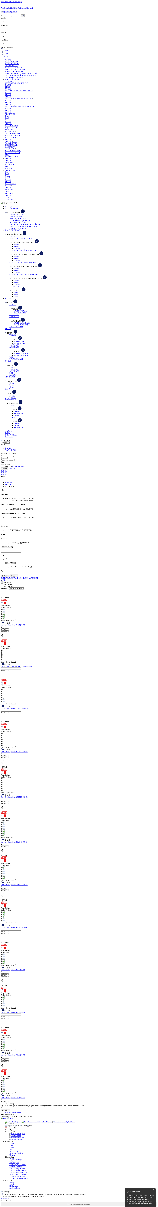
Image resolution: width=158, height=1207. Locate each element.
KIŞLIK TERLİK (11, 128)
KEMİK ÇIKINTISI (12, 64)
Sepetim (12, 1184)
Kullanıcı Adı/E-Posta (8, 454)
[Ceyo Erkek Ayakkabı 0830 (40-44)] (4, 983)
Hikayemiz (29, 8)
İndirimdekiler (8, 584)
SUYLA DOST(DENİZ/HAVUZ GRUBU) (20, 75)
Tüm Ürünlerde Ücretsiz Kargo (11, 2)
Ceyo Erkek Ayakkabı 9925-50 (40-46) (14, 797)
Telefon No (5, 458)
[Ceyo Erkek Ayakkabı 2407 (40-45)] (4, 1068)
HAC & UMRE (10, 184)
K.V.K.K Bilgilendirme (17, 1168)
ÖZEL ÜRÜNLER (11, 62)
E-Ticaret (73, 1204)
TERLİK (8, 124)
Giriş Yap (4, 468)
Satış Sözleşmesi (15, 1161)
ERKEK (8, 87)
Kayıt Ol (12, 468)
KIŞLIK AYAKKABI (12, 135)
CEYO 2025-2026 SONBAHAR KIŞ (18, 98)
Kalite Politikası (14, 1188)
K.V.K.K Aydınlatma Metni (18, 1178)
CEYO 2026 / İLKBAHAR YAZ (16, 83)
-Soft (69, 1204)
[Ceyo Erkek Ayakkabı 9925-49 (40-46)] (4, 720)
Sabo (11, 1149)
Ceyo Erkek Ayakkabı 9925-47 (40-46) (14, 842)
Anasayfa (8, 482)
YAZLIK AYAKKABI (13, 133)
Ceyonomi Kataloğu (16, 1153)
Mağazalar (18, 1122)
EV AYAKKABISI (11, 137)
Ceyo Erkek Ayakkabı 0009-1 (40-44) (14, 927)
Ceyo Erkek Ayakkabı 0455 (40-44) (13, 970)
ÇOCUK (8, 89)
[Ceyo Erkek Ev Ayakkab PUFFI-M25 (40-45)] (4, 638)
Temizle (6, 576)
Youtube (20, 1139)
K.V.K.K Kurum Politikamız (19, 1170)
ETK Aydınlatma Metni (17, 1176)
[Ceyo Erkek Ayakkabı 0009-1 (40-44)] (4, 898)
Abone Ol (5, 1110)
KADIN (8, 85)
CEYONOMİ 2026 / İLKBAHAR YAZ (19, 91)
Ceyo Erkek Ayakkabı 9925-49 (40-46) (14, 752)
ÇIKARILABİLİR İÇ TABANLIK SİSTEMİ (21, 73)
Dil (2, 442)
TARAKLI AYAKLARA (14, 77)
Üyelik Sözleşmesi (15, 1159)
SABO (7, 178)
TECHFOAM (10, 114)
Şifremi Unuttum (18, 466)
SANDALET (10, 129)
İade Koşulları (14, 1163)
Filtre (4, 580)
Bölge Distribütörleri (45, 1122)
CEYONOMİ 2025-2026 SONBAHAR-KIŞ (20, 106)
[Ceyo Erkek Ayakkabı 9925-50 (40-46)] (4, 765)
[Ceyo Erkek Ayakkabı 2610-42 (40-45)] (4, 853)
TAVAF (8, 191)
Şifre (2, 462)
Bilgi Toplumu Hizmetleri (18, 1174)
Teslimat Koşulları (15, 1167)
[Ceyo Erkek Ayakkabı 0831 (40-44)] (4, 1026)
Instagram (21, 1134)
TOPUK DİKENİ (11, 66)
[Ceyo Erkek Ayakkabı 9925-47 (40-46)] (4, 810)
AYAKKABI (10, 131)
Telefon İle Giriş (10, 450)
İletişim (10, 8)
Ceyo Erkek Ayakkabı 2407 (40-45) (13, 1098)
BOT (7, 155)
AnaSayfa (4, 8)
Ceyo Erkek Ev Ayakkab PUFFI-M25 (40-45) (16, 666)
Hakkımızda (13, 1186)
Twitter (18, 1136)
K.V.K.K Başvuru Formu (18, 1172)
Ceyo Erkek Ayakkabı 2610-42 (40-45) (14, 885)
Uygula (13, 576)
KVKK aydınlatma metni (12, 1112)
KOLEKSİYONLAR (12, 79)
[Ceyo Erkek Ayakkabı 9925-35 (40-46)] (4, 678)
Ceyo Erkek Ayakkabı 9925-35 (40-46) (14, 708)
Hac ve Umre (14, 1151)
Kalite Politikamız (19, 8)
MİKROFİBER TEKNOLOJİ (15, 69)
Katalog (12, 1155)
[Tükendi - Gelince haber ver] (4, 610)
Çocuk (7, 120)
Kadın (7, 116)
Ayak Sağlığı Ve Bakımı (17, 1165)
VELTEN (8, 60)
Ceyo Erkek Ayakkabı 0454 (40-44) (13, 625)
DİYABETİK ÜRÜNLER (14, 71)
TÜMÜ (3, 578)
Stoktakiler (7, 582)
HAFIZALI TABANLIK (14, 68)
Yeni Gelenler (8, 586)
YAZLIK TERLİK (11, 126)
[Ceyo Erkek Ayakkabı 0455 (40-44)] (4, 941)
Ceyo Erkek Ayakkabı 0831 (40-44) (13, 1055)
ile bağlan (4, 471)
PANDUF (8, 168)
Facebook (21, 1138)
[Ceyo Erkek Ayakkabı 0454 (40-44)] (4, 596)
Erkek (7, 118)
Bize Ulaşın (5, 1198)
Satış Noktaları (69, 1122)
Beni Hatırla (7, 466)
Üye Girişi (8, 448)
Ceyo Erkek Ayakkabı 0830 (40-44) (13, 1012)
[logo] (79, 12)
